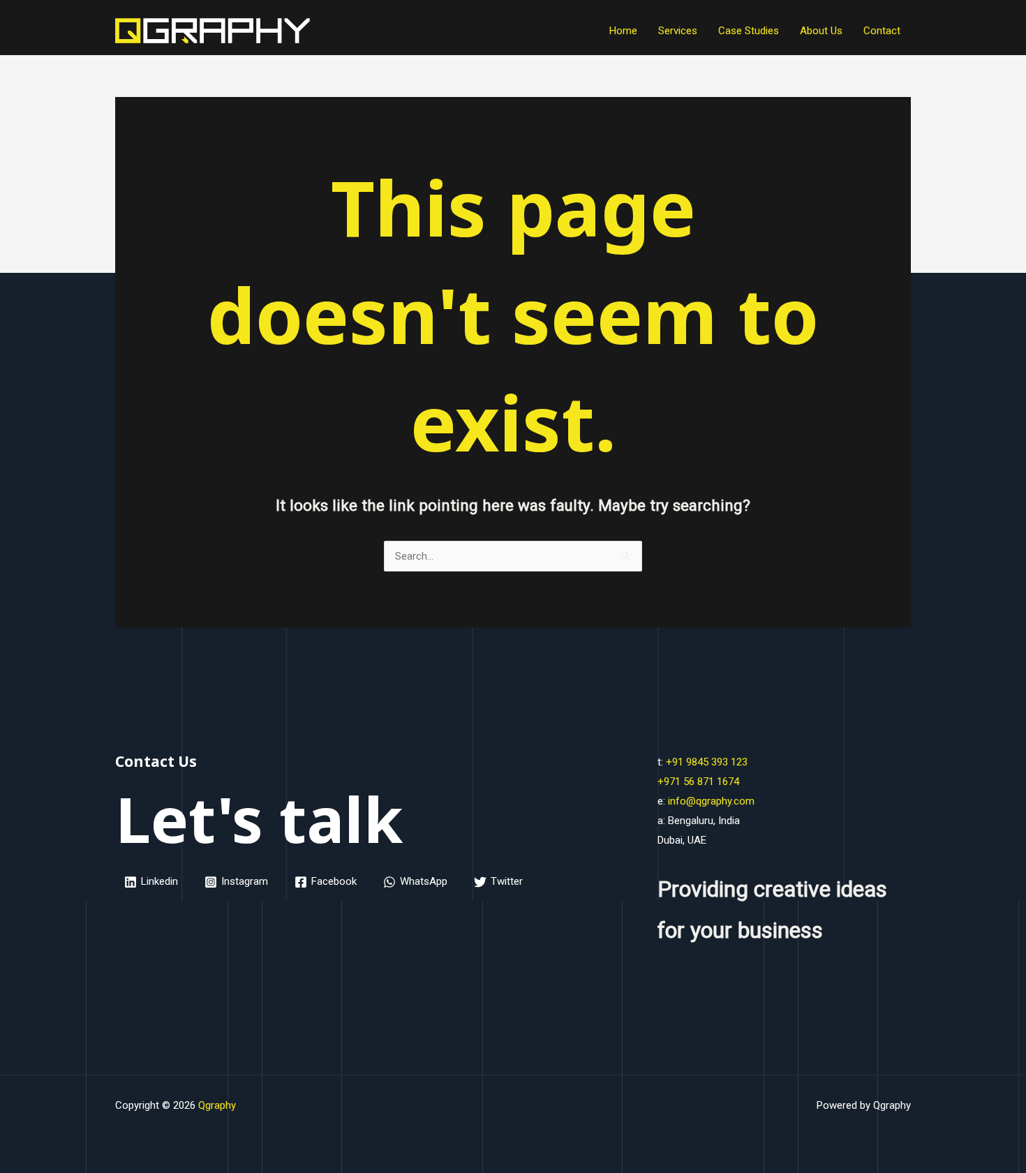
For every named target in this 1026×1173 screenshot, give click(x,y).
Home (623, 30)
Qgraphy (217, 1105)
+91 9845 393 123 (707, 762)
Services (677, 30)
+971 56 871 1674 (698, 781)
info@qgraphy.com (709, 801)
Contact (881, 30)
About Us (821, 30)
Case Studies (748, 30)
